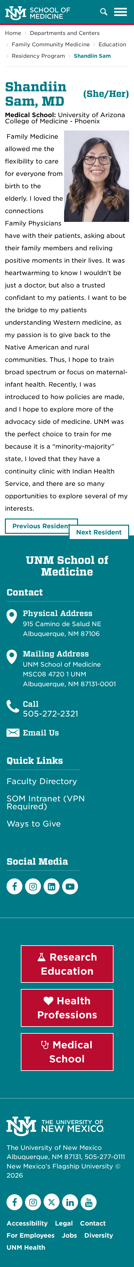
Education (112, 44)
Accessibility (27, 1223)
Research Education (69, 964)
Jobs (69, 1235)
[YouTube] (89, 1202)
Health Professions (67, 1008)
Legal (64, 1223)
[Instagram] (33, 886)
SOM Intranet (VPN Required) (46, 803)
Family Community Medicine (51, 44)
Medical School (71, 1052)
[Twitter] (52, 1202)
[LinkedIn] (52, 886)
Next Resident (99, 532)
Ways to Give (34, 824)
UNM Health (26, 1247)
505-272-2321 (50, 713)
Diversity (98, 1235)
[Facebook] (14, 886)
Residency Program (38, 56)
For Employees (31, 1235)
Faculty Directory (42, 781)
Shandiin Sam (92, 56)
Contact (93, 1223)
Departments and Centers (65, 33)
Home (13, 33)
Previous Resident (41, 526)
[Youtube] (70, 886)
